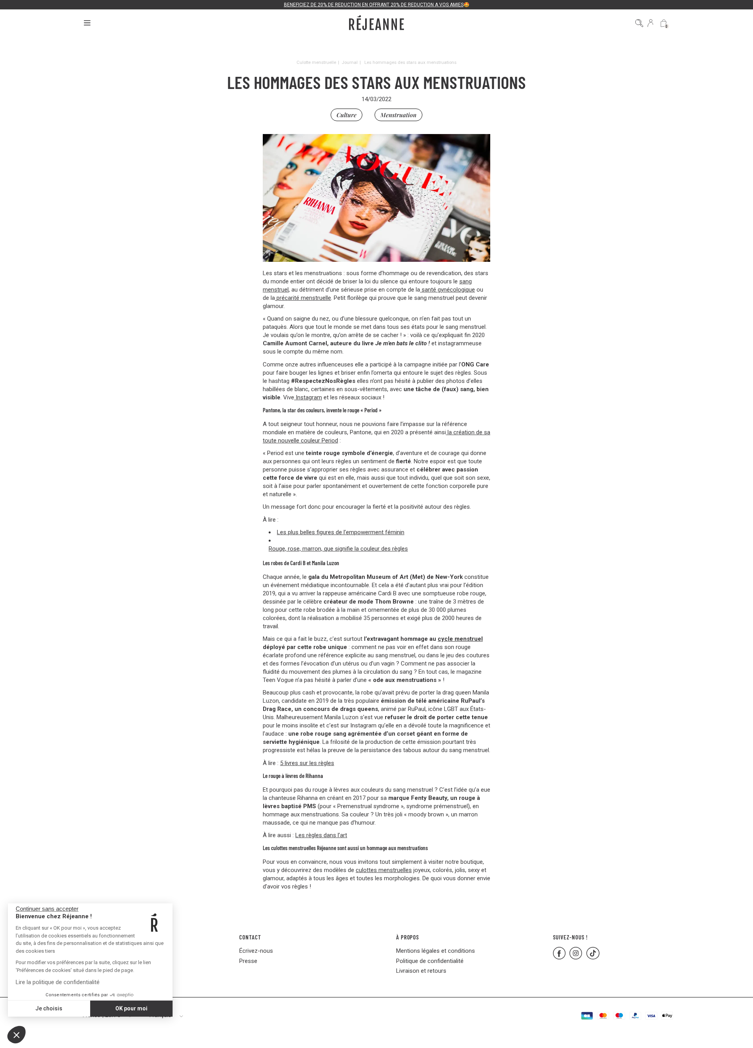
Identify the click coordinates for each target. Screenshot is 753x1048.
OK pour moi (131, 1008)
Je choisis (48, 1008)
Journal (350, 62)
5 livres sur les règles (307, 763)
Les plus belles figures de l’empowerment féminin (340, 532)
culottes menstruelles (384, 870)
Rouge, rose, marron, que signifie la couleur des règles (338, 548)
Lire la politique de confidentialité (58, 982)
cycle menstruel (460, 638)
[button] (16, 1034)
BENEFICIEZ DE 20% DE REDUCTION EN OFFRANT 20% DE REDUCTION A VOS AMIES (374, 4)
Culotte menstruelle (316, 62)
